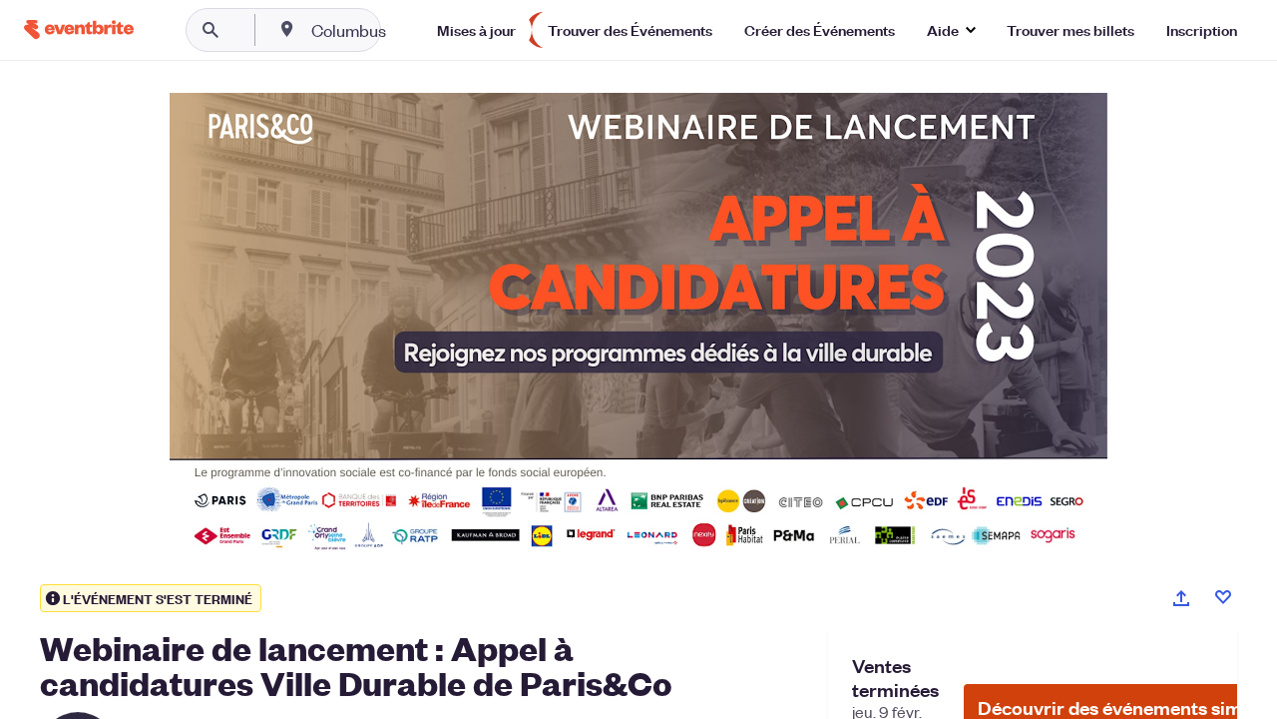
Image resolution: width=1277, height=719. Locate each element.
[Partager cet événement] (1181, 598)
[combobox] (412, 30)
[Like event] (1223, 597)
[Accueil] (79, 29)
